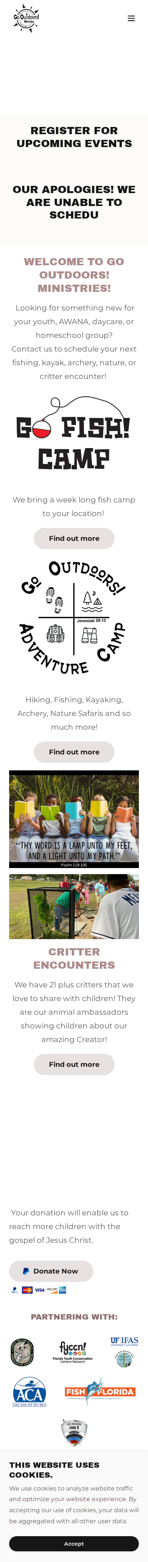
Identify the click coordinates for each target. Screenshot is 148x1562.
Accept (74, 1543)
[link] (26, 18)
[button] (131, 18)
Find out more (74, 538)
